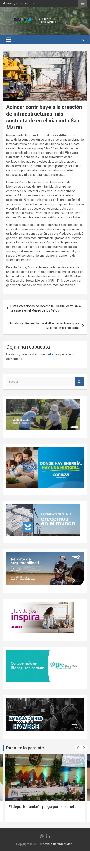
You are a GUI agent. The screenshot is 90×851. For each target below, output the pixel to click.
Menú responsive (82, 3)
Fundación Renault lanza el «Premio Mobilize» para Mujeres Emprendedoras (45, 326)
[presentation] (78, 748)
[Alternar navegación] (8, 39)
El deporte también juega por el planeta (42, 806)
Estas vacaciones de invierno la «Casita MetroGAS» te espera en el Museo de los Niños (45, 308)
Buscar (79, 381)
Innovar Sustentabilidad (56, 844)
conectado (45, 354)
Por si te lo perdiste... (26, 747)
